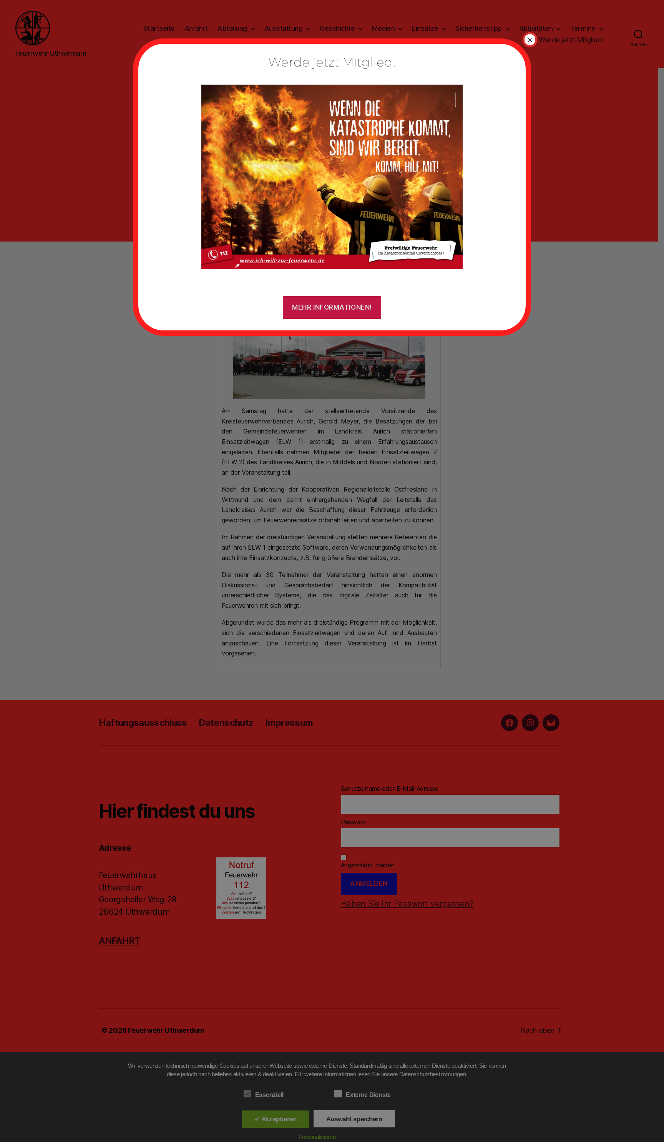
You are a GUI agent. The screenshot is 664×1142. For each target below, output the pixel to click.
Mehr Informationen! (332, 307)
